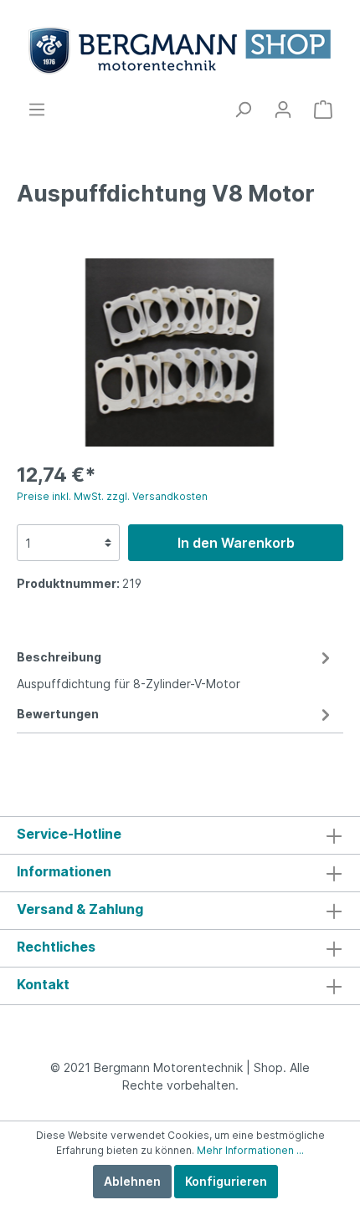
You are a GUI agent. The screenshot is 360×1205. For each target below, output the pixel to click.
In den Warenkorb (236, 542)
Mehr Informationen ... (250, 1150)
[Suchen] (243, 109)
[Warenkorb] (323, 109)
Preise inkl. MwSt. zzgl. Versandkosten (112, 496)
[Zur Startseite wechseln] (180, 49)
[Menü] (37, 109)
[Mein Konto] (283, 109)
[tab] (176, 668)
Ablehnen (132, 1181)
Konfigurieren (226, 1181)
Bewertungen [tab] (58, 714)
